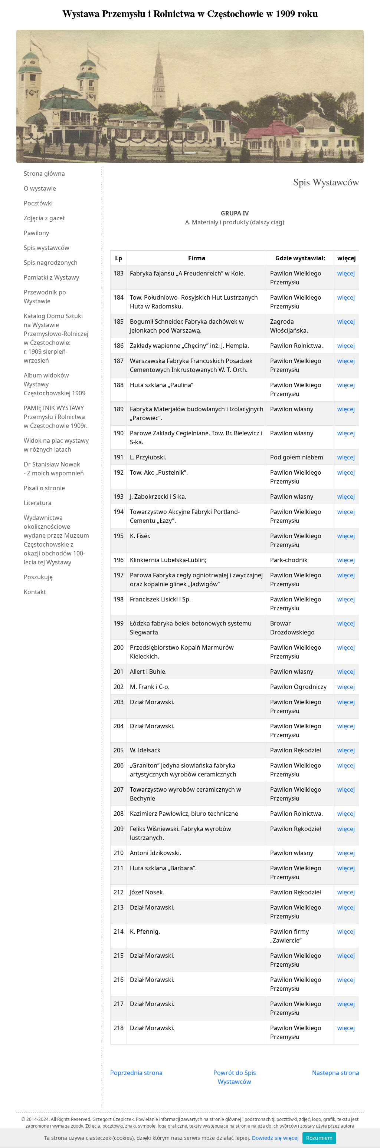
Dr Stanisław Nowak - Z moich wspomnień (54, 468)
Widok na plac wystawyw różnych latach (56, 444)
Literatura (38, 503)
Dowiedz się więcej (275, 1137)
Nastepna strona (335, 1073)
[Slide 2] (190, 153)
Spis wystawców (46, 248)
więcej (346, 273)
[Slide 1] (176, 153)
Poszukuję (38, 577)
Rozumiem (319, 1137)
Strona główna (44, 173)
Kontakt (35, 592)
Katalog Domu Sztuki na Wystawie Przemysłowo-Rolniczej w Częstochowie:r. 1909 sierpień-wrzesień (56, 338)
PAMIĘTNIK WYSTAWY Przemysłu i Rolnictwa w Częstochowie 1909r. (55, 417)
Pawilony (36, 233)
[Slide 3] (203, 153)
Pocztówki (38, 203)
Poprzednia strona (136, 1073)
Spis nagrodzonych (51, 262)
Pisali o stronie (44, 488)
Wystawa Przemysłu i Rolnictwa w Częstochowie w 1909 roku (190, 13)
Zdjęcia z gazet (44, 218)
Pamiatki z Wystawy (51, 277)
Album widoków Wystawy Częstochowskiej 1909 (54, 384)
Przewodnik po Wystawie (45, 296)
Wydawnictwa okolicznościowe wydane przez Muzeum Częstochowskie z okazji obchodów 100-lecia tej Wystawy (56, 540)
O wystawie (40, 188)
